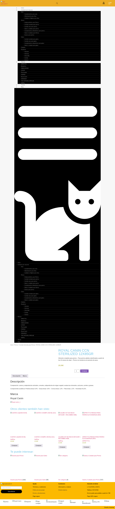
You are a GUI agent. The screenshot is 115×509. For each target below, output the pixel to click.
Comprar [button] (14, 445)
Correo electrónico (6, 485)
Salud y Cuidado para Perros (31, 32)
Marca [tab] (25, 376)
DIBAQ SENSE (25, 68)
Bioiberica (23, 66)
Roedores (23, 49)
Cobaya (26, 60)
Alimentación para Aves (30, 16)
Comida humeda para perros (31, 24)
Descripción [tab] (16, 376)
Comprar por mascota (27, 10)
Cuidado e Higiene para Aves (31, 18)
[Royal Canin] (15, 402)
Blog (22, 87)
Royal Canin (24, 76)
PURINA (23, 74)
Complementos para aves (30, 14)
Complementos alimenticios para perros (34, 30)
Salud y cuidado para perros (31, 28)
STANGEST (24, 78)
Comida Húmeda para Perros (27, 345)
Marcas (23, 62)
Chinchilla (26, 55)
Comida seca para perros (30, 26)
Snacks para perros (29, 35)
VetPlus (23, 83)
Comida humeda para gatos (31, 39)
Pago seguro (36, 496)
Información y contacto (64, 487)
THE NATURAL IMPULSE (27, 80)
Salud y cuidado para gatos (31, 45)
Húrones (26, 53)
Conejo (26, 57)
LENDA (23, 70)
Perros (22, 20)
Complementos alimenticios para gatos (34, 43)
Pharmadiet (24, 72)
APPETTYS (23, 64)
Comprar (84, 371)
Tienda (23, 85)
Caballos (23, 47)
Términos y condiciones (39, 487)
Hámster (26, 51)
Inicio (22, 8)
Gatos (22, 37)
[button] (57, 175)
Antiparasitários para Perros (31, 22)
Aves (22, 12)
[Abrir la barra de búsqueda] (57, 3)
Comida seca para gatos (30, 41)
